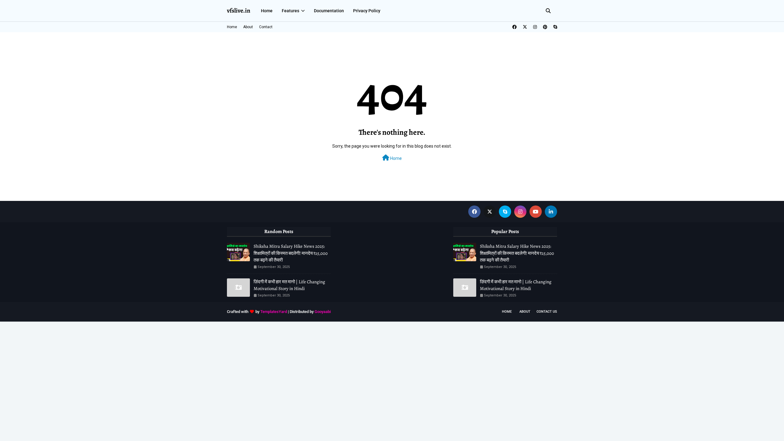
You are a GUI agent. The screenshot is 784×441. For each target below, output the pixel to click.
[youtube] (536, 211)
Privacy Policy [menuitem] (366, 10)
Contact (266, 27)
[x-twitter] (525, 27)
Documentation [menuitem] (329, 10)
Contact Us (547, 312)
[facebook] (514, 27)
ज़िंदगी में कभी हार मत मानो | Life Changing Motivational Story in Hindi (289, 285)
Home (232, 27)
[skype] (554, 27)
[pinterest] (545, 27)
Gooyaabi (323, 311)
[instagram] (535, 27)
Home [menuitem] (267, 10)
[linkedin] (551, 211)
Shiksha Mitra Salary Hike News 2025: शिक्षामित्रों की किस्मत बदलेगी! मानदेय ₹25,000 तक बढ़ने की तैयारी (291, 253)
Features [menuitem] (290, 10)
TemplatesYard (273, 311)
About (248, 27)
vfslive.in (238, 10)
